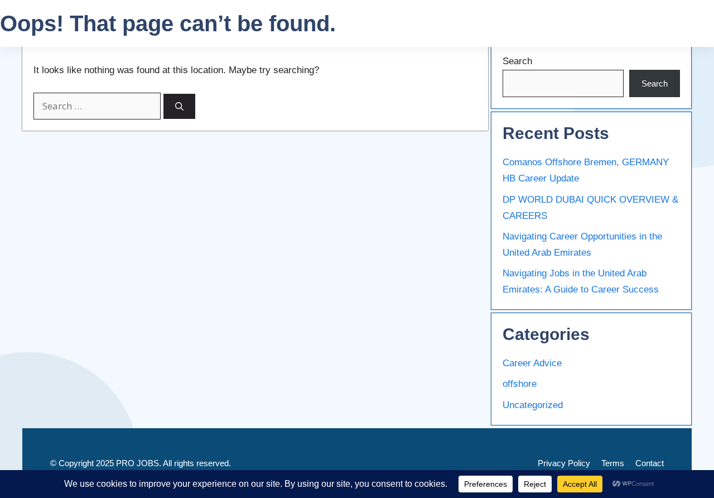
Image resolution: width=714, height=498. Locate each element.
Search (517, 61)
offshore (520, 384)
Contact (649, 463)
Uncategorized (533, 405)
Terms (612, 463)
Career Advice (532, 363)
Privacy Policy (564, 463)
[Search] (179, 106)
